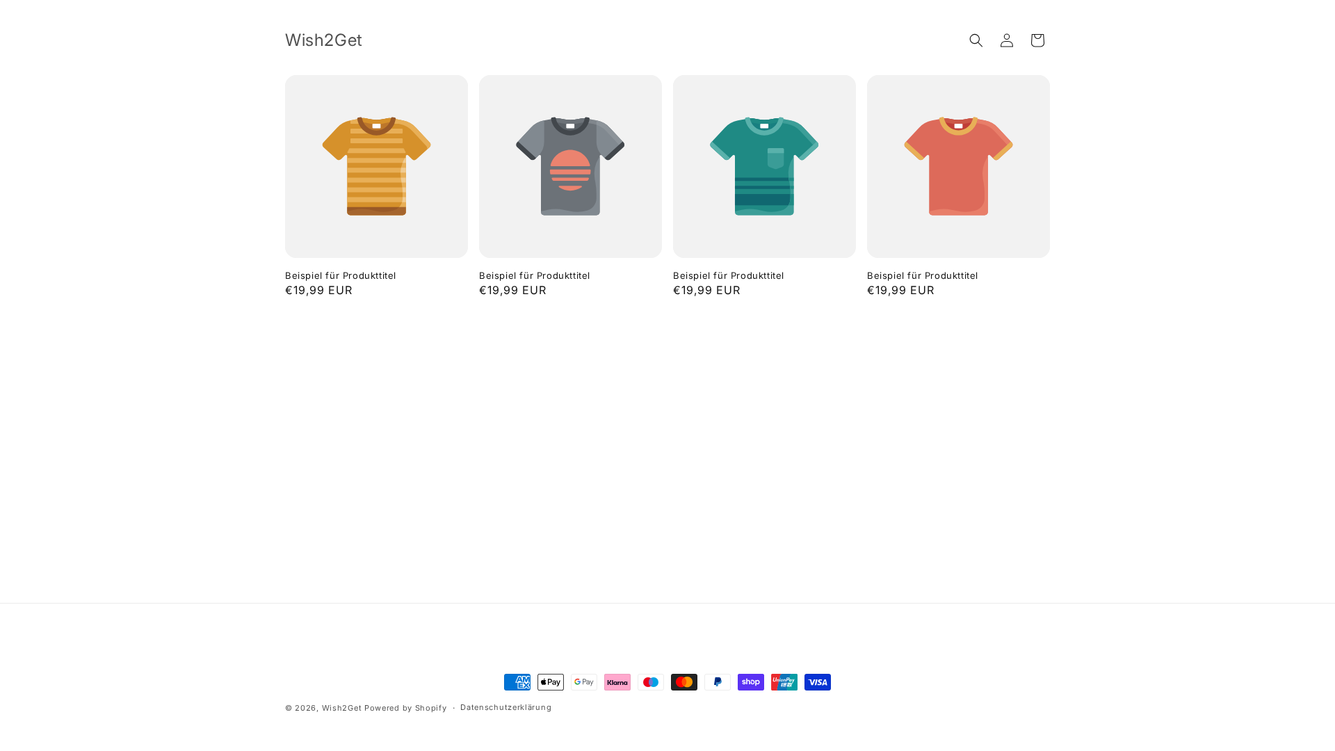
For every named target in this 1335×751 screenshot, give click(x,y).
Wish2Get (342, 708)
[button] (976, 40)
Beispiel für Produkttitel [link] (340, 275)
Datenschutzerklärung (505, 707)
